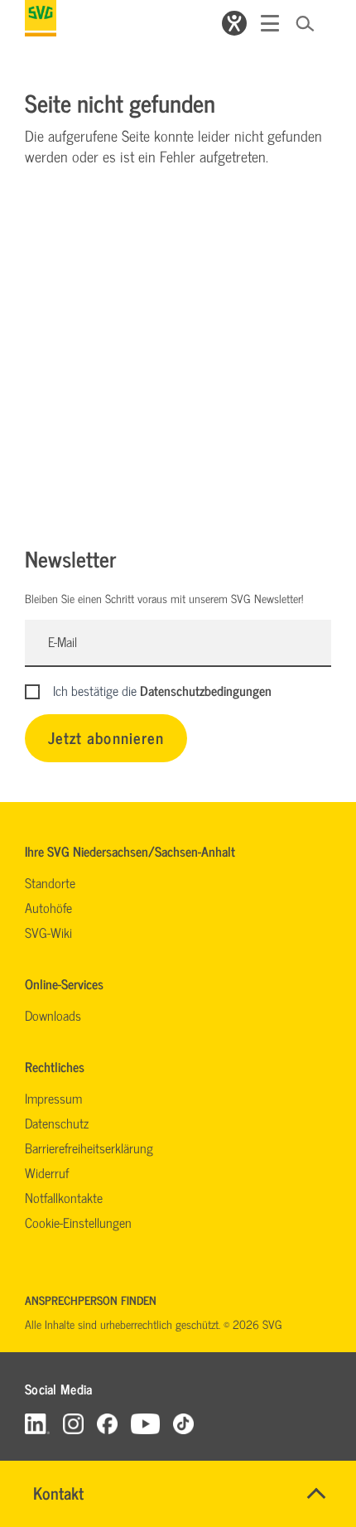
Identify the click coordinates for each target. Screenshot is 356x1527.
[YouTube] (146, 1423)
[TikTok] (183, 1423)
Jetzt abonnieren (106, 737)
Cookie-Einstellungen (78, 1222)
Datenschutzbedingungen (206, 690)
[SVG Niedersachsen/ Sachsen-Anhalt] (40, 18)
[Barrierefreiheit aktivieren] (234, 23)
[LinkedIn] (37, 1423)
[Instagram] (73, 1423)
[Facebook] (107, 1423)
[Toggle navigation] (270, 23)
